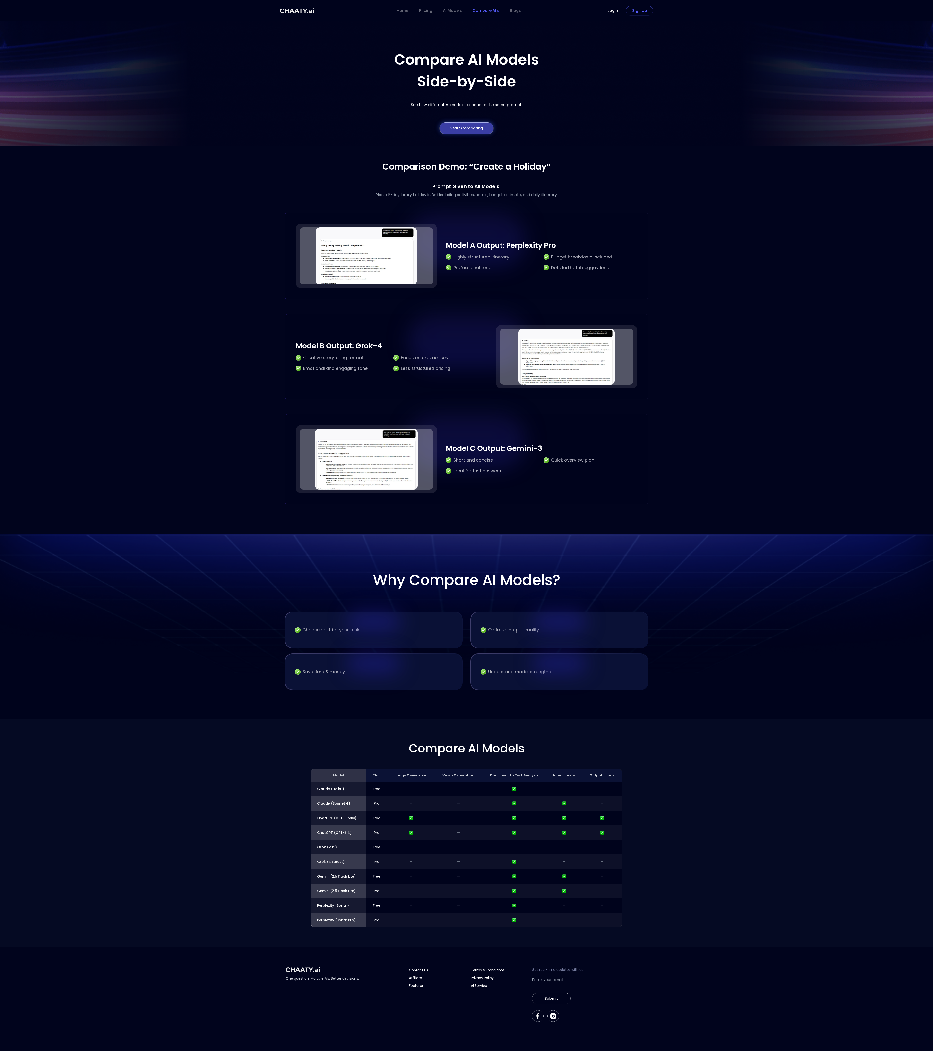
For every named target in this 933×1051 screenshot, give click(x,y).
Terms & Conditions (488, 970)
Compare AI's (486, 10)
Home (402, 10)
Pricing (425, 10)
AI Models (452, 10)
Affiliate (415, 977)
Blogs (515, 10)
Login (613, 10)
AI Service (479, 985)
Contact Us (418, 970)
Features (416, 985)
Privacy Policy (482, 977)
